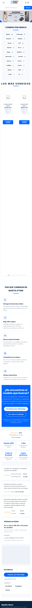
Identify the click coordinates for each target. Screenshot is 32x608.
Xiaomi (10, 47)
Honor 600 (24, 104)
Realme (20, 52)
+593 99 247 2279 (10, 579)
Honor (11, 43)
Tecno (21, 61)
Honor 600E (8, 104)
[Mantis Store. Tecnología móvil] (14, 3)
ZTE (20, 43)
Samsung (20, 34)
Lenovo (21, 56)
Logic (11, 74)
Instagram (18, 586)
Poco (21, 47)
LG (20, 74)
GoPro (21, 65)
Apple (9, 34)
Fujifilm (10, 65)
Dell (20, 70)
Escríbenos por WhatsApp (16, 409)
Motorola (10, 56)
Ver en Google (25, 475)
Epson (11, 70)
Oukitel (21, 38)
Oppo (10, 52)
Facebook (8, 586)
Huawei (9, 38)
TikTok (7, 590)
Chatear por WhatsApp (16, 575)
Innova (10, 61)
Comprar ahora (8, 122)
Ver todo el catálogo (16, 414)
